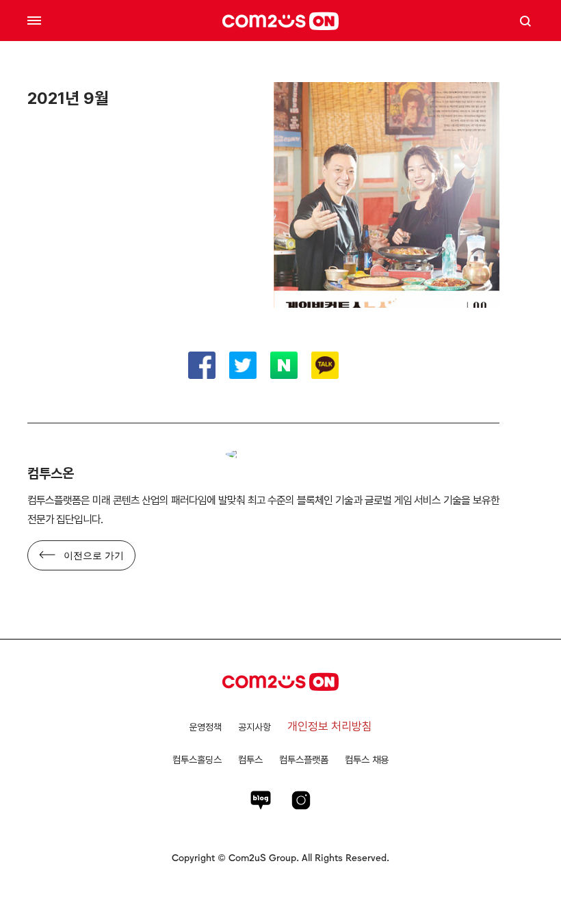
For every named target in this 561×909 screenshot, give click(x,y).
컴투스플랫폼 (303, 759)
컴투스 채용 (367, 759)
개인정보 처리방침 (329, 726)
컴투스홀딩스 (197, 759)
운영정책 (205, 727)
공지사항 (254, 727)
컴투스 (250, 759)
